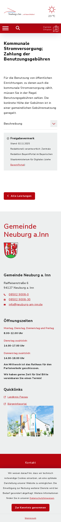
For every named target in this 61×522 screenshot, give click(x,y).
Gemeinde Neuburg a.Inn (26, 230)
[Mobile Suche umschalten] (17, 28)
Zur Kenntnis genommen (30, 507)
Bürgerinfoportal (17, 404)
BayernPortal (17, 164)
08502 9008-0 (19, 294)
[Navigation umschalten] (5, 28)
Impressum (30, 518)
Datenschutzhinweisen (42, 498)
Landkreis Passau (18, 397)
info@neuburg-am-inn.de (26, 304)
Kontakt (30, 462)
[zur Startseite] (20, 12)
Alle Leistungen (21, 196)
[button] (30, 123)
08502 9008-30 (20, 299)
